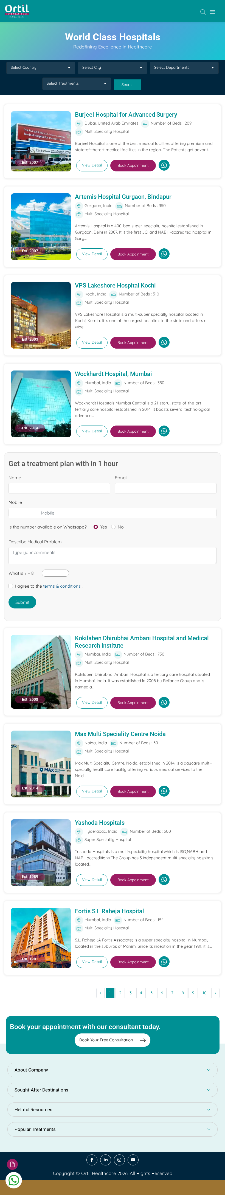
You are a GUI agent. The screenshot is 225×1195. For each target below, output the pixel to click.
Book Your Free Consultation (106, 1039)
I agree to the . (49, 586)
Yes (103, 527)
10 (205, 992)
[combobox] (41, 68)
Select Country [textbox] (23, 67)
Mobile (15, 502)
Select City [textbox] (91, 67)
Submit (22, 602)
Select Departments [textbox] (171, 67)
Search (128, 84)
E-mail (121, 477)
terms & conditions (62, 586)
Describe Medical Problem (35, 541)
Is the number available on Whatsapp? (48, 527)
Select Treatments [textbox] (63, 83)
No (121, 527)
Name (15, 477)
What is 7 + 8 (21, 573)
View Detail (92, 165)
